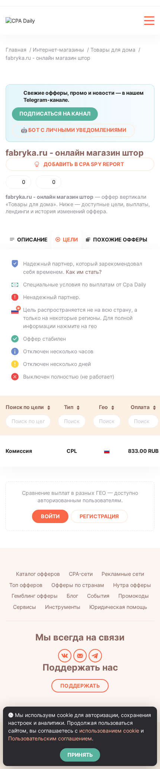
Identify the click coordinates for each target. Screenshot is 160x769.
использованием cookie (109, 730)
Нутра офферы (132, 585)
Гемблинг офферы (35, 596)
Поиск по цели (25, 407)
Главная (16, 49)
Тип (68, 407)
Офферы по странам (77, 585)
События (98, 596)
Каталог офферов (38, 574)
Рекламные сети (123, 574)
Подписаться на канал (54, 113)
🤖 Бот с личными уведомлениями (73, 130)
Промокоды (133, 596)
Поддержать (79, 685)
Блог (72, 596)
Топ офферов (25, 585)
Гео (103, 407)
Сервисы (24, 607)
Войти (50, 516)
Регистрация (99, 516)
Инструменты (62, 607)
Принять (80, 755)
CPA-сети (81, 574)
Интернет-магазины (58, 49)
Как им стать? (84, 272)
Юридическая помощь (118, 607)
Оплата (140, 407)
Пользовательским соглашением (50, 738)
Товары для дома (112, 49)
